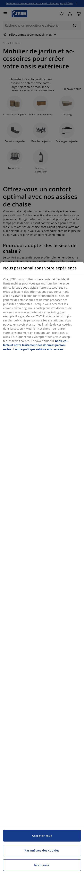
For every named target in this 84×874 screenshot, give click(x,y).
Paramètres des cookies (42, 850)
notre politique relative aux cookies (39, 349)
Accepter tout (42, 836)
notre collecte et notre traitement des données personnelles (35, 345)
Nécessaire (42, 865)
